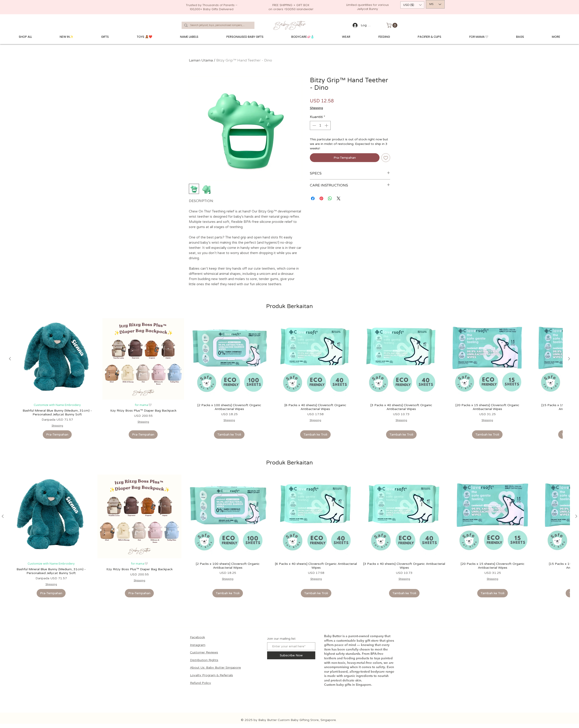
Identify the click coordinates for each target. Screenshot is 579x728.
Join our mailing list (281, 634)
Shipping (316, 108)
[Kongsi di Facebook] (313, 198)
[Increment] (327, 125)
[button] (412, 5)
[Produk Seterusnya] (569, 358)
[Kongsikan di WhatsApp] (330, 198)
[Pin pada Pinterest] (321, 198)
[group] (289, 378)
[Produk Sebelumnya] (10, 358)
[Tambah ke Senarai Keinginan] (385, 157)
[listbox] (412, 5)
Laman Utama (201, 60)
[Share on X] (338, 198)
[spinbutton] (320, 125)
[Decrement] (314, 125)
